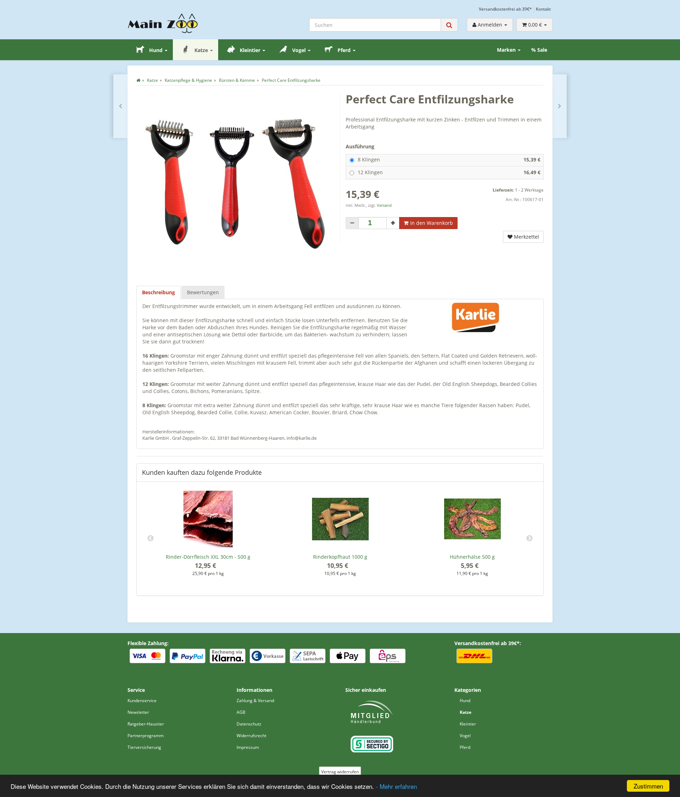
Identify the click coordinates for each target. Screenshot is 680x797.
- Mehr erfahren (396, 786)
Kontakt (543, 9)
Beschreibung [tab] (158, 292)
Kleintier (250, 50)
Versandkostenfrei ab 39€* (505, 9)
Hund (156, 50)
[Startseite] (138, 80)
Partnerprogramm (146, 736)
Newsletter (138, 712)
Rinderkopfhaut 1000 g (340, 556)
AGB (241, 712)
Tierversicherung (144, 747)
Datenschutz (249, 724)
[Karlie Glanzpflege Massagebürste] (120, 106)
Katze (201, 50)
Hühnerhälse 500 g (472, 556)
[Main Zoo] (177, 23)
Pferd (344, 50)
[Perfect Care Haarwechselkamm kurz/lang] (559, 106)
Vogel (299, 50)
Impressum (248, 747)
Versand (384, 205)
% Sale (539, 49)
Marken (507, 49)
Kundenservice (142, 701)
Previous (150, 538)
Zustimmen (648, 785)
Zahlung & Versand (255, 701)
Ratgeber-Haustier (146, 724)
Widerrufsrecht (251, 736)
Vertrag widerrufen (340, 772)
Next (529, 538)
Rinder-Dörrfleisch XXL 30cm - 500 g (208, 556)
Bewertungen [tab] (203, 292)
